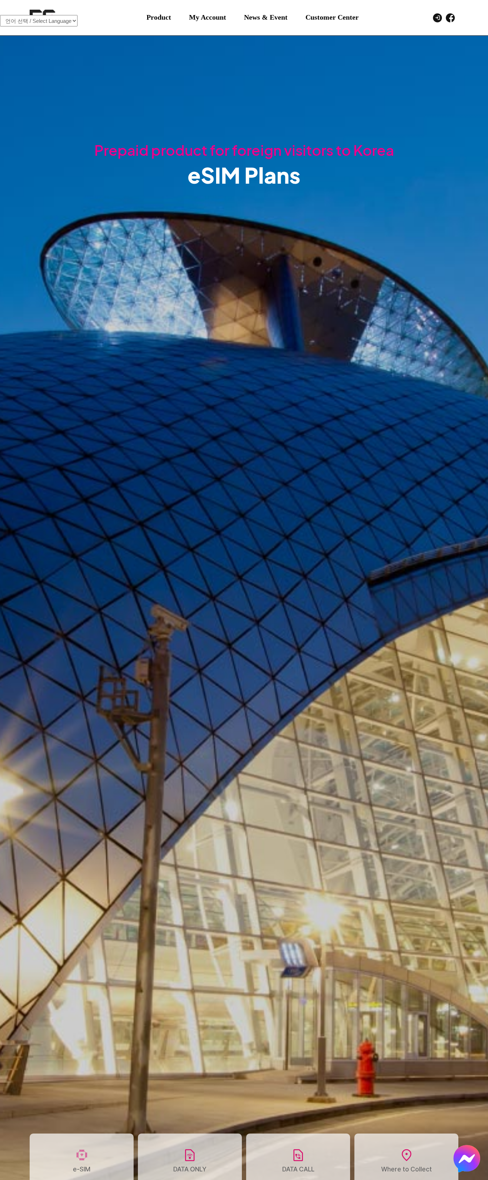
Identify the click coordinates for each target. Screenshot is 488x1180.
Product (158, 17)
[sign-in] (437, 17)
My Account (207, 17)
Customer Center (332, 17)
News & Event (266, 17)
